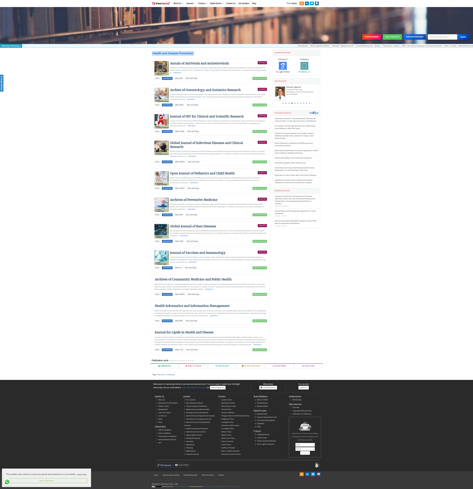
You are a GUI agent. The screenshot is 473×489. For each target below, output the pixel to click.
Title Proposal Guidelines (266, 420)
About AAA (178, 78)
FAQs (160, 422)
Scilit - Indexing (464, 46)
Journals (190, 3)
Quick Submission (372, 37)
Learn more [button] (82, 474)
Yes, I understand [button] (46, 481)
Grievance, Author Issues (230, 425)
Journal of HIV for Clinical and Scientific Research (207, 116)
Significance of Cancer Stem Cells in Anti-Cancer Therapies (295, 175)
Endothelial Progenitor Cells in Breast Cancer (290, 163)
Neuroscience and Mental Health (197, 409)
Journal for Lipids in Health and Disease (184, 332)
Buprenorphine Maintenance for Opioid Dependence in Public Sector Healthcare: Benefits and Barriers (296, 151)
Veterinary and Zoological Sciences (198, 419)
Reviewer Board (262, 406)
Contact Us (231, 3)
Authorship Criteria (228, 403)
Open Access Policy (228, 406)
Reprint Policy (226, 435)
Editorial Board (262, 403)
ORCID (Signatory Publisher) (283, 46)
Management (163, 409)
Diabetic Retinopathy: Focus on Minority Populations (293, 158)
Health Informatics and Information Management (192, 306)
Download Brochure (269, 388)
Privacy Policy (226, 409)
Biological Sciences (193, 438)
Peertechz (161, 374)
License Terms (226, 400)
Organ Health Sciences (194, 435)
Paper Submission (392, 37)
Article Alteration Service (167, 439)
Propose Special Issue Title (267, 417)
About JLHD (179, 350)
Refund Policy (226, 432)
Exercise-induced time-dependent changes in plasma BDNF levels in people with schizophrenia (296, 223)
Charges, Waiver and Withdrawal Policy (235, 416)
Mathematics (190, 451)
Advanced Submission (414, 37)
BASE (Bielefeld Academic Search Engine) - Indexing (439, 46)
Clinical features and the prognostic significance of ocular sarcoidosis (295, 213)
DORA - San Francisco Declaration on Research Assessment (385, 46)
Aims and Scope (191, 78)
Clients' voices (163, 406)
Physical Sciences (192, 454)
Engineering (190, 445)
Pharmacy (189, 448)
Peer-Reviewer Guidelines (167, 436)
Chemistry (189, 441)
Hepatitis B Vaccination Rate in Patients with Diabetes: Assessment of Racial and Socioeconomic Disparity (294, 181)
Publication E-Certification (302, 414)
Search (463, 37)
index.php (171, 374)
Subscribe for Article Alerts (168, 403)
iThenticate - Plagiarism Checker (306, 46)
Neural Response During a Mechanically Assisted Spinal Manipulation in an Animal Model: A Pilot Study (294, 169)
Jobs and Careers (164, 413)
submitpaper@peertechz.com (194, 387)
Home (157, 78)
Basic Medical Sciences (194, 403)
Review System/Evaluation (266, 441)
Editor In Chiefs (262, 400)
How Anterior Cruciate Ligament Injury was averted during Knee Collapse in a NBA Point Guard (295, 127)
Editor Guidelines (164, 433)
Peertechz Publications (181, 486)
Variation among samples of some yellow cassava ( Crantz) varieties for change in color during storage (294, 135)
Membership (297, 400)
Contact (221, 475)
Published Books (263, 434)
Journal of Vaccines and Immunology (198, 253)
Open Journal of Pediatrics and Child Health (202, 173)
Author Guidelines (164, 430)
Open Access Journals (171, 475)
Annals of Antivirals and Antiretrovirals (199, 63)
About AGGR (179, 105)
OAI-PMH (296, 407)
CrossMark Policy (227, 429)
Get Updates (243, 3)
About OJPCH (179, 188)
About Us (177, 3)
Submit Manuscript (259, 78)
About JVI (178, 268)
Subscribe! (305, 453)
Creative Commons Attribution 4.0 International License (222, 486)
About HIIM (178, 321)
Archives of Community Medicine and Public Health (193, 279)
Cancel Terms (226, 445)
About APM (179, 215)
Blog (254, 3)
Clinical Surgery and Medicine (196, 406)
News (160, 419)
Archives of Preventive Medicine (193, 200)
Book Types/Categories (265, 444)
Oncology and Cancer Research (197, 413)
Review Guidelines (227, 413)
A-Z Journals (190, 400)
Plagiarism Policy (227, 419)
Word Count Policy (228, 438)
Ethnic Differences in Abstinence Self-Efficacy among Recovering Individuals (294, 144)
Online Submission (217, 388)
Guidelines (260, 423)
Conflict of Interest (228, 448)
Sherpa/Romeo (266, 46)
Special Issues (262, 414)
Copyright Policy (227, 422)
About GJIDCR (180, 162)
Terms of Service (227, 441)
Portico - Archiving (413, 46)
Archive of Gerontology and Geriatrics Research (205, 90)
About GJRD (179, 241)
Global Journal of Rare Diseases (193, 226)
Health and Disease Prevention (197, 429)
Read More (177, 73)
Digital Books (216, 3)
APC (160, 443)
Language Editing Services (302, 411)
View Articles (167, 78)
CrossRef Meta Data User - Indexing (331, 46)
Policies (202, 3)
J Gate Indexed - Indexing (354, 46)
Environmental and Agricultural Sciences (200, 416)
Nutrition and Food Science (196, 432)
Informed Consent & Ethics (231, 454)
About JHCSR (179, 131)
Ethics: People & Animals (230, 451)
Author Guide (262, 438)
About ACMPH (180, 294)
